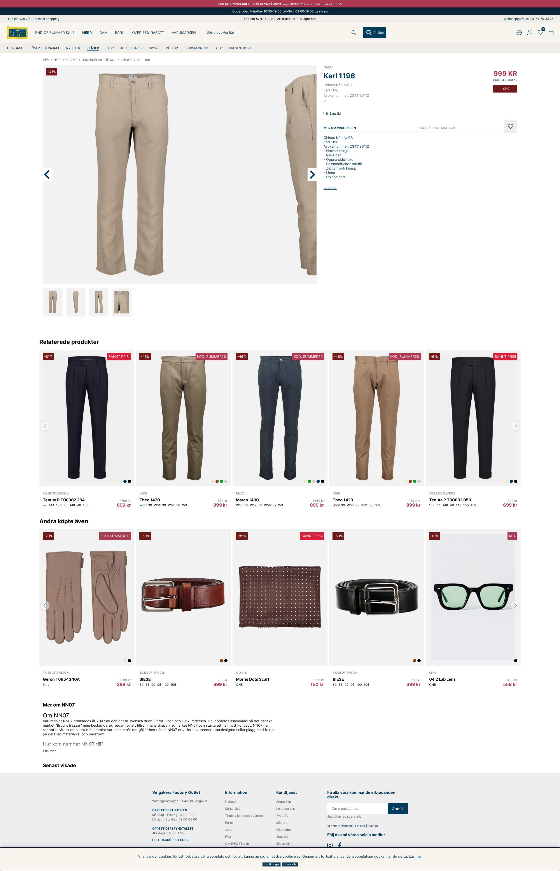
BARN (119, 32)
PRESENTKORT (240, 48)
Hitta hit (12, 19)
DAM (103, 32)
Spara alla (290, 864)
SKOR (109, 48)
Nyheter (231, 801)
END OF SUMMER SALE (55, 32)
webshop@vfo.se (516, 19)
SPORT (154, 48)
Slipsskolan (284, 843)
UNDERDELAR (92, 59)
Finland (360, 825)
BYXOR (111, 59)
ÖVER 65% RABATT (46, 48)
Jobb (229, 829)
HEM (46, 59)
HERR (87, 32)
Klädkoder (283, 829)
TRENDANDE (16, 48)
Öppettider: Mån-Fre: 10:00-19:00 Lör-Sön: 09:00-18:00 (280, 11)
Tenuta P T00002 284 (64, 500)
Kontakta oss (285, 808)
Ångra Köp (283, 801)
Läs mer (415, 856)
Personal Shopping (46, 19)
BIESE (145, 679)
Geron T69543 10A (61, 679)
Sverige (373, 825)
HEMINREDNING (196, 48)
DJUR (219, 48)
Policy (229, 822)
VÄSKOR (172, 48)
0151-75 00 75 (542, 19)
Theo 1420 (150, 500)
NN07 (328, 67)
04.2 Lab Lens (442, 679)
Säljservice (232, 808)
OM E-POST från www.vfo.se (237, 845)
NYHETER (73, 48)
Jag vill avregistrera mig (344, 816)
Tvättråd (282, 815)
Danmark (347, 825)
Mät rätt (282, 822)
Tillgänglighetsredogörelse (243, 815)
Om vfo (25, 19)
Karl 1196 (143, 59)
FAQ (228, 836)
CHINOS (127, 59)
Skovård (282, 836)
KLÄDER (93, 48)
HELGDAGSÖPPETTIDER (170, 840)
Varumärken (184, 32)
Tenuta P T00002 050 (450, 500)
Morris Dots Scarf (252, 679)
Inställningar (271, 864)
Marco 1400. (248, 500)
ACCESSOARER (131, 48)
